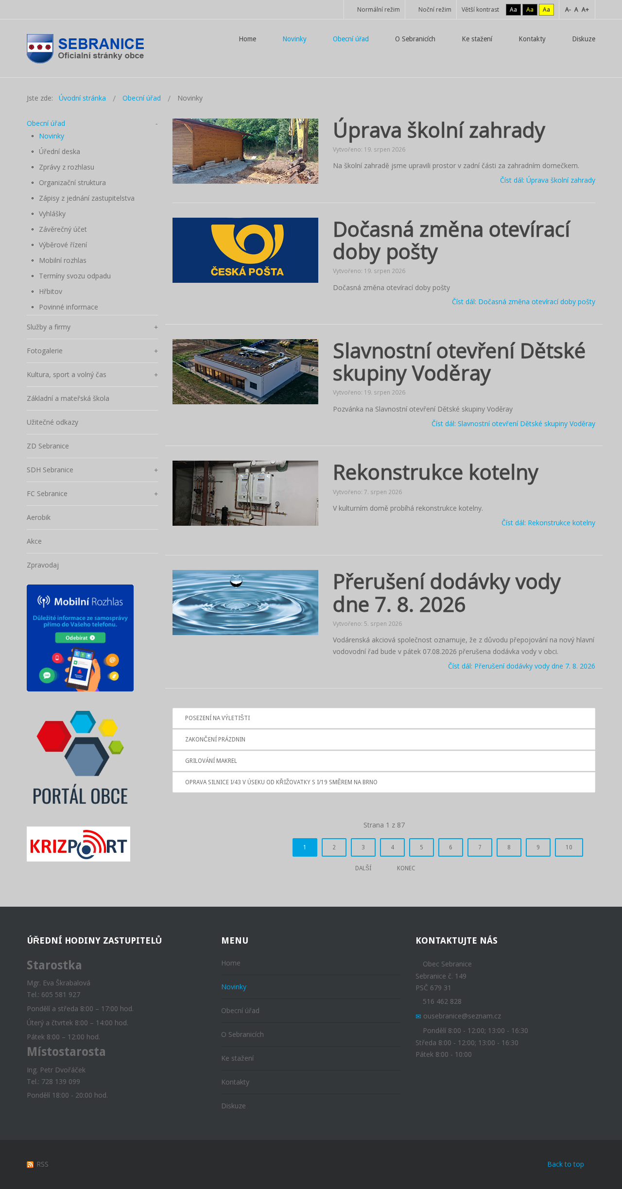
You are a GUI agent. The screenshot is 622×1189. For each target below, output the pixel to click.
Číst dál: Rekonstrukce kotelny (548, 522)
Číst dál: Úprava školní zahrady (547, 180)
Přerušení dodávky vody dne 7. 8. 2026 (447, 592)
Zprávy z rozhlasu (66, 167)
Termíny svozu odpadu (75, 275)
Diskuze (233, 1105)
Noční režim (434, 9)
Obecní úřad (46, 123)
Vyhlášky (52, 213)
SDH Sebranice (50, 469)
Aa (513, 9)
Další (363, 868)
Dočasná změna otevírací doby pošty (451, 240)
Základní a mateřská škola (68, 398)
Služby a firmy (48, 326)
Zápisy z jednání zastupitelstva (87, 198)
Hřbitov (50, 291)
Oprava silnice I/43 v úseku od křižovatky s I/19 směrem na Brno (281, 782)
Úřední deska (59, 151)
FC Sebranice (47, 493)
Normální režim (378, 9)
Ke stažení (237, 1058)
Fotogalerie (45, 350)
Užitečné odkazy (52, 422)
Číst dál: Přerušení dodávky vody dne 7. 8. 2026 (521, 666)
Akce (34, 541)
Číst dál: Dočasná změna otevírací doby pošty (523, 302)
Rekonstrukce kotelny (435, 471)
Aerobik (39, 517)
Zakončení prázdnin (215, 739)
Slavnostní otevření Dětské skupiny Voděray (459, 361)
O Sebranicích (242, 1034)
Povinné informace (68, 306)
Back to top (565, 1164)
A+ (585, 9)
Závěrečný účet (63, 229)
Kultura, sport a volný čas (66, 374)
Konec (406, 868)
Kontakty (235, 1081)
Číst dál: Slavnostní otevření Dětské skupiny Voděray (513, 423)
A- (568, 9)
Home (231, 962)
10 (569, 847)
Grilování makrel (211, 761)
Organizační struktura (72, 182)
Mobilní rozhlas (62, 260)
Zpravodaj (43, 564)
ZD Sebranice (48, 445)
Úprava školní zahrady (439, 129)
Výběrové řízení (63, 244)
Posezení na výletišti (217, 718)
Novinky (51, 135)
